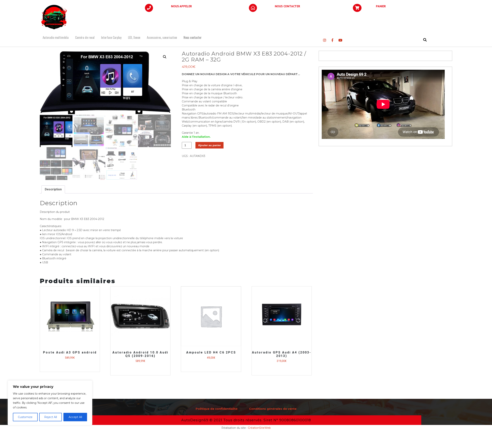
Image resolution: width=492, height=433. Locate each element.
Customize (25, 417)
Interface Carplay (111, 37)
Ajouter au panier (209, 145)
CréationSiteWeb (259, 428)
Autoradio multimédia (56, 37)
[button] (164, 56)
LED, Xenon (134, 37)
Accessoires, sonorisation (162, 37)
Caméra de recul (85, 37)
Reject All (50, 417)
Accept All (75, 417)
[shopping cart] (357, 8)
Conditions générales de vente (273, 409)
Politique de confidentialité (217, 409)
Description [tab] (53, 189)
